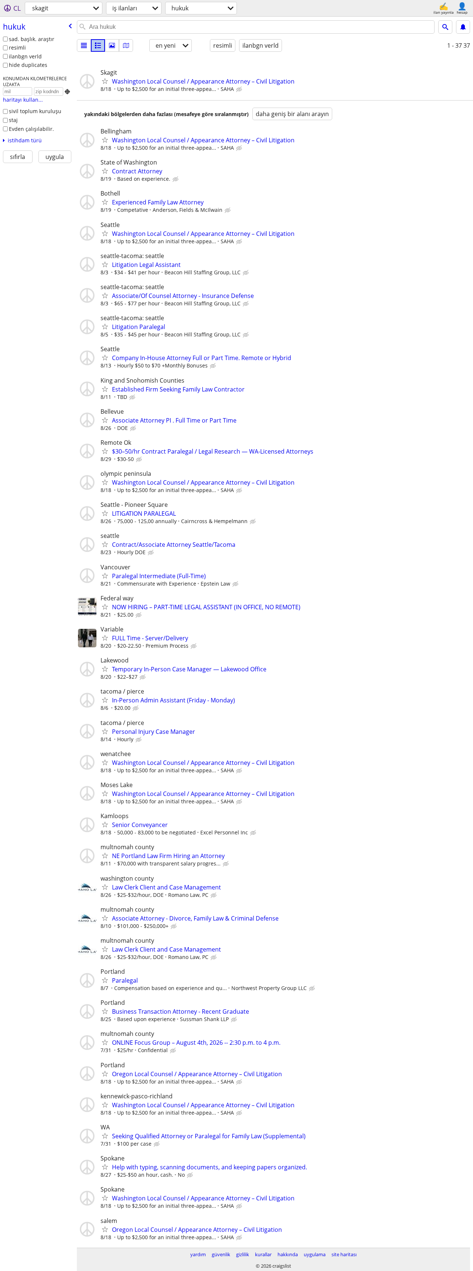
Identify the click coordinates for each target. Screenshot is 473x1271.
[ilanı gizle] (239, 89)
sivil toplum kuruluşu (35, 111)
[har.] (126, 45)
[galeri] (112, 45)
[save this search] (463, 27)
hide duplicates (28, 64)
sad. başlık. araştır (31, 39)
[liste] (84, 45)
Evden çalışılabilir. (31, 128)
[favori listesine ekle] (105, 81)
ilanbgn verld (25, 56)
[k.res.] (98, 45)
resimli (17, 47)
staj (13, 119)
